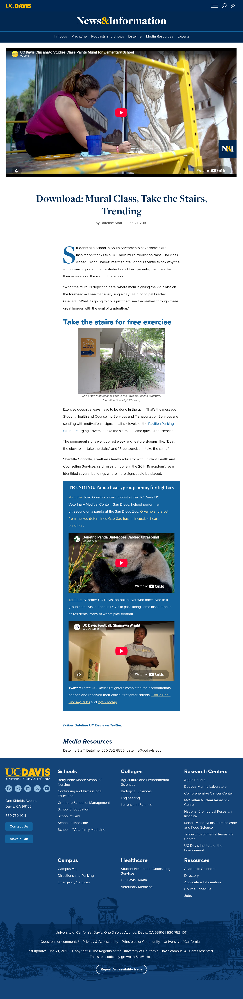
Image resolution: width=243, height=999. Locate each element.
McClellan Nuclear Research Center (206, 802)
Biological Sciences (136, 791)
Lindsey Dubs (79, 702)
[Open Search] (224, 5)
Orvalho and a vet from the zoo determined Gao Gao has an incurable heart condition (118, 518)
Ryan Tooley (107, 702)
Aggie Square (195, 779)
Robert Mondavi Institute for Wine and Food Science (210, 825)
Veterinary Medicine (137, 886)
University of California (182, 941)
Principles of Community (141, 941)
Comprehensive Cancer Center (208, 793)
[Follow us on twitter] (37, 788)
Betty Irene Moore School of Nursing (80, 782)
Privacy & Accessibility (100, 941)
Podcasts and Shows (107, 36)
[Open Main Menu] (214, 5)
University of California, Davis (79, 932)
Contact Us (19, 826)
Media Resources (159, 36)
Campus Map (68, 868)
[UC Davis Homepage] (18, 6)
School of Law (69, 816)
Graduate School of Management (84, 802)
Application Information (202, 882)
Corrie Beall (160, 694)
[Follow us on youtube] (46, 788)
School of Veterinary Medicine (81, 829)
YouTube (75, 497)
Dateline (135, 36)
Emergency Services (74, 882)
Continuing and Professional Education (80, 793)
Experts (183, 36)
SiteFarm (143, 956)
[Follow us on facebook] (8, 788)
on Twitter (112, 725)
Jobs (188, 895)
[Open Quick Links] (233, 5)
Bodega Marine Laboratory (205, 786)
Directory (191, 875)
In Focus (60, 36)
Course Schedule (197, 888)
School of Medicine (73, 822)
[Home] (27, 774)
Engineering (130, 797)
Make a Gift (19, 839)
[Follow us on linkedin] (27, 788)
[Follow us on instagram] (18, 788)
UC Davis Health (134, 879)
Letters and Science (136, 804)
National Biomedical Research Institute (208, 814)
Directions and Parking (76, 875)
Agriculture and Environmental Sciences (145, 782)
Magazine (79, 36)
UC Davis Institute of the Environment (203, 848)
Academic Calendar (200, 868)
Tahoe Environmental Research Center (208, 836)
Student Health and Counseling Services (145, 871)
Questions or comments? (59, 941)
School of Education (73, 809)
